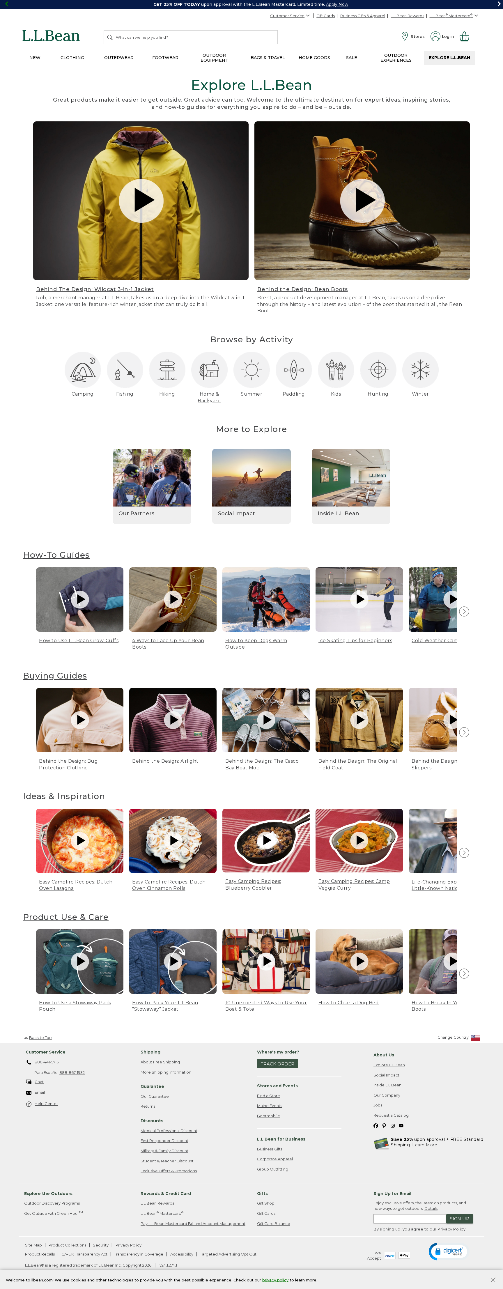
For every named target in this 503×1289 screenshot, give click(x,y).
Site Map (33, 1245)
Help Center (46, 1103)
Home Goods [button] (314, 57)
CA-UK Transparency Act (84, 1254)
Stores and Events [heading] (277, 1085)
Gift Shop (265, 1203)
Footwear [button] (165, 57)
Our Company (386, 1095)
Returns (148, 1106)
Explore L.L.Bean (389, 1065)
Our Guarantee (155, 1096)
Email (40, 1092)
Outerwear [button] (119, 57)
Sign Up (459, 1218)
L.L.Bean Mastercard (162, 1213)
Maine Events (269, 1105)
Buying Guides (55, 676)
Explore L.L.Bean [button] (449, 57)
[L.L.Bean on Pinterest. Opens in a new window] (384, 1125)
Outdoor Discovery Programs (52, 1203)
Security (101, 1245)
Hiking (167, 394)
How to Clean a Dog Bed (348, 1002)
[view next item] (463, 611)
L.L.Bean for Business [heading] (281, 1139)
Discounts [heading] (152, 1120)
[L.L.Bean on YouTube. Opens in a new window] (401, 1125)
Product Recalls (40, 1254)
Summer (251, 394)
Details (431, 1208)
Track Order (277, 1064)
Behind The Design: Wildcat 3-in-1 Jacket (95, 289)
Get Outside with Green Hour (53, 1213)
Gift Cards (325, 15)
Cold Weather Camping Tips (446, 640)
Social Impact (386, 1075)
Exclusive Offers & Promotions (169, 1170)
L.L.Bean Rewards (407, 15)
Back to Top (40, 1037)
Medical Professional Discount (169, 1130)
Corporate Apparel (275, 1159)
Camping (83, 394)
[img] (464, 611)
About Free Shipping (160, 1062)
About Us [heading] (383, 1055)
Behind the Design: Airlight (165, 761)
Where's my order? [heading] (278, 1052)
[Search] (110, 37)
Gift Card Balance (273, 1223)
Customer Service (287, 15)
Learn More (424, 1145)
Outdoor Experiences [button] (396, 58)
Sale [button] (351, 57)
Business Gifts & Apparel (362, 15)
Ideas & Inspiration (64, 796)
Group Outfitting (272, 1169)
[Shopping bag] (467, 36)
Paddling (294, 394)
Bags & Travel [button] (268, 57)
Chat (39, 1081)
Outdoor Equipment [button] (214, 58)
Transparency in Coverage (138, 1254)
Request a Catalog (391, 1115)
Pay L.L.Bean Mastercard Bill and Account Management (193, 1223)
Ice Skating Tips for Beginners (355, 640)
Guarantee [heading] (152, 1086)
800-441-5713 (47, 1062)
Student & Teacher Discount (167, 1161)
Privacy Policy (451, 1229)
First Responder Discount (164, 1140)
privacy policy (275, 1279)
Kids (336, 394)
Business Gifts (269, 1149)
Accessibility (181, 1254)
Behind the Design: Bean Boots (302, 289)
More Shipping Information (166, 1072)
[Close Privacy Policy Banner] (493, 1280)
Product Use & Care (66, 917)
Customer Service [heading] (45, 1052)
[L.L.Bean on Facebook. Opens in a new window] (375, 1125)
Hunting (378, 394)
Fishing (125, 394)
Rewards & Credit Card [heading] (166, 1193)
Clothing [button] (72, 57)
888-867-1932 (72, 1072)
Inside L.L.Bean (387, 1085)
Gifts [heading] (262, 1193)
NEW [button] (34, 57)
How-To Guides (56, 555)
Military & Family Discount (164, 1150)
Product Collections (67, 1245)
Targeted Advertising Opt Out (228, 1254)
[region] (251, 4)
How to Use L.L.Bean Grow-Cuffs (78, 640)
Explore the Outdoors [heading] (48, 1193)
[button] (449, 1251)
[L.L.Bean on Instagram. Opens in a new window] (392, 1125)
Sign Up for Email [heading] (392, 1193)
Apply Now (337, 4)
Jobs (377, 1105)
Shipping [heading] (150, 1052)
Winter (420, 394)
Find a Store (268, 1095)
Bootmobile (268, 1115)
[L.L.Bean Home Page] (52, 36)
